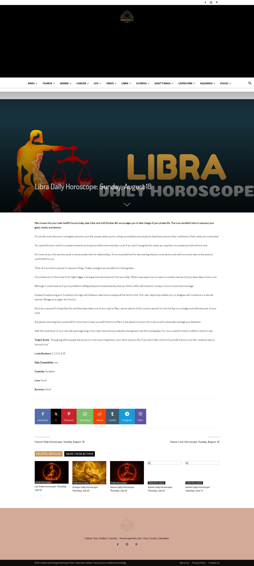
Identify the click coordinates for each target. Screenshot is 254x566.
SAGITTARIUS (162, 83)
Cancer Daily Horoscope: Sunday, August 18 (59, 441)
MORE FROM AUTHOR (79, 454)
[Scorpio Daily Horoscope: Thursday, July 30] (89, 472)
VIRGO (110, 83)
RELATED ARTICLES (48, 454)
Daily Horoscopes (43, 482)
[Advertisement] (127, 53)
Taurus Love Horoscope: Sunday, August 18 (194, 441)
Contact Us (214, 562)
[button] (250, 83)
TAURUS (47, 83)
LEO (96, 83)
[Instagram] (211, 2)
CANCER (81, 83)
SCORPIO (141, 83)
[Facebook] (205, 2)
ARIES (31, 83)
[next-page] (42, 497)
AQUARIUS (206, 83)
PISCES (224, 83)
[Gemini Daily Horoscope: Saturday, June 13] (202, 472)
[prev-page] (37, 497)
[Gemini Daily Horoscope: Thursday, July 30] (165, 472)
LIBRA (124, 83)
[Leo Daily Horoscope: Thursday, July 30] (52, 472)
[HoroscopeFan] (127, 16)
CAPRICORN (185, 83)
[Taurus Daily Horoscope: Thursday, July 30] (127, 472)
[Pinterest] (216, 2)
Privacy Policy (198, 562)
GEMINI (64, 83)
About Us (184, 562)
